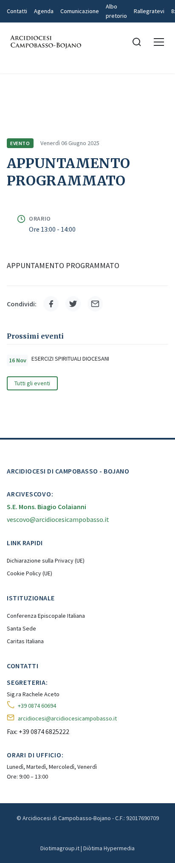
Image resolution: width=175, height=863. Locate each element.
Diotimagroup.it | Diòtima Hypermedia (87, 848)
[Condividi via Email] (95, 303)
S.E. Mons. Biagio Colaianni (46, 506)
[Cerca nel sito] (136, 42)
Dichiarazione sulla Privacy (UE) (46, 560)
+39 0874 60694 (37, 705)
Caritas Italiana (25, 641)
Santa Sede (21, 628)
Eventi (82, 85)
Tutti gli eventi (32, 383)
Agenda (44, 11)
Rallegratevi (149, 11)
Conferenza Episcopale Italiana (46, 615)
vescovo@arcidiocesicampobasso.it (58, 519)
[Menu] (159, 42)
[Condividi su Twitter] (73, 303)
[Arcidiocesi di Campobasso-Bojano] (45, 42)
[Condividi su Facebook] (51, 303)
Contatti (17, 11)
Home (14, 85)
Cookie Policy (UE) (29, 573)
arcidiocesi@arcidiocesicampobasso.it (67, 718)
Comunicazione (79, 11)
